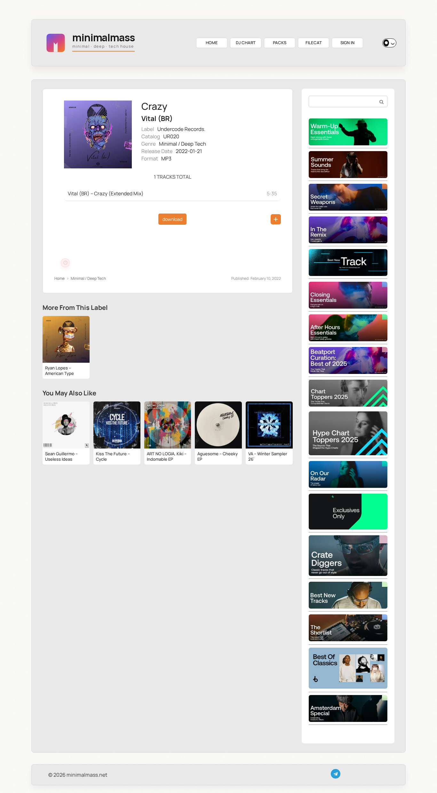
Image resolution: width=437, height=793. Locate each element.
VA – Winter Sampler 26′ (267, 456)
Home (59, 278)
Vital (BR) (157, 118)
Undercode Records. (181, 129)
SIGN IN (347, 42)
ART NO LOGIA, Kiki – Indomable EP (167, 456)
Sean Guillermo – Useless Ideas (61, 456)
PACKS (279, 42)
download (172, 219)
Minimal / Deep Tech (182, 143)
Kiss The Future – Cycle (113, 456)
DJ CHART (246, 42)
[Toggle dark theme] (389, 42)
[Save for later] (276, 219)
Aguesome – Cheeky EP (217, 456)
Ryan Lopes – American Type (59, 370)
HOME (212, 42)
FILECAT (314, 42)
